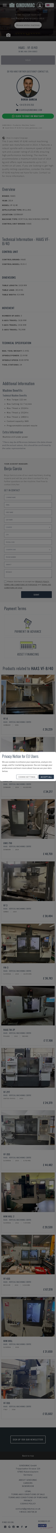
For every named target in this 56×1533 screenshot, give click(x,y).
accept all (46, 777)
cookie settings (26, 777)
